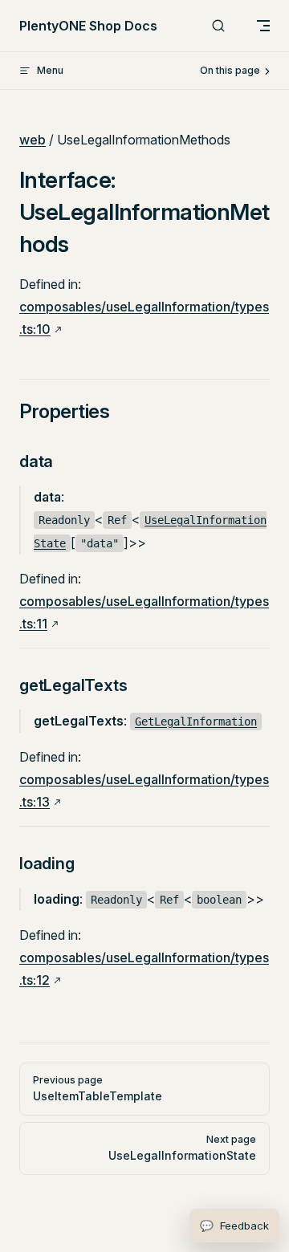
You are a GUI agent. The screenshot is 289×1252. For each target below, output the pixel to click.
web (32, 140)
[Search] (218, 26)
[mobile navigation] (263, 25)
